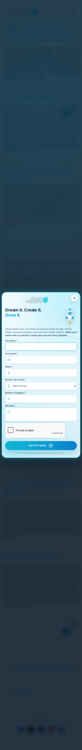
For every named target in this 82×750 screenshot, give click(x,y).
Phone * (9, 367)
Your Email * (11, 354)
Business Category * (15, 393)
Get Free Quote (37, 445)
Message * (10, 406)
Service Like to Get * (15, 380)
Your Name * (11, 341)
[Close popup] (74, 298)
